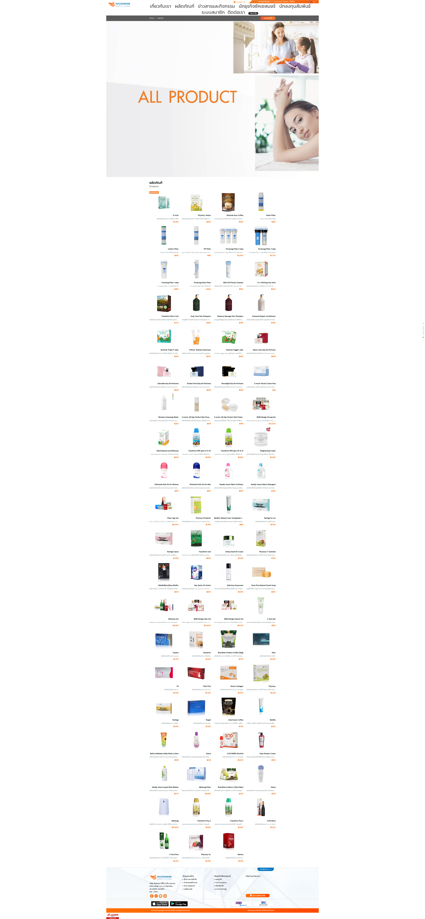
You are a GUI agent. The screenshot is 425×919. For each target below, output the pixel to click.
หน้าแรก (151, 18)
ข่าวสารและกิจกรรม (216, 6)
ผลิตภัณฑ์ (184, 6)
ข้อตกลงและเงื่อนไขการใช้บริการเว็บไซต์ (261, 910)
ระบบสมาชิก (213, 12)
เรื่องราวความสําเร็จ (190, 879)
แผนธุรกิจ (218, 879)
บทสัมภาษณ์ (188, 889)
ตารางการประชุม (221, 889)
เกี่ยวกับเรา (160, 6)
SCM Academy (221, 882)
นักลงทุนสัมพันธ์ (295, 6)
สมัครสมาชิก (219, 886)
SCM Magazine (189, 886)
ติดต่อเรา (236, 12)
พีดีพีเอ (292, 1)
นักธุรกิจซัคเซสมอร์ (257, 6)
